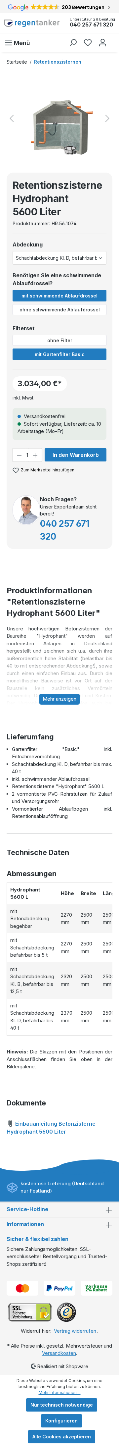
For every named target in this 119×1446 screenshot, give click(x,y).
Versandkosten (59, 1353)
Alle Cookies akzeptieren (61, 1436)
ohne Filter (59, 340)
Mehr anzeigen (59, 699)
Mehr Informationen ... (60, 1392)
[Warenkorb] (113, 39)
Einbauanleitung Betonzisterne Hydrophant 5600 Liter (51, 1127)
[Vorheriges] (12, 118)
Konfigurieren (61, 1420)
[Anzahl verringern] (19, 455)
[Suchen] (72, 42)
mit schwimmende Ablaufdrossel (59, 295)
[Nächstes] (107, 118)
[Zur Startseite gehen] (32, 23)
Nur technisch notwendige (61, 1405)
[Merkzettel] (87, 42)
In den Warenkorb (76, 455)
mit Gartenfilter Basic (60, 354)
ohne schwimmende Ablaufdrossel (60, 309)
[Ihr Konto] (102, 42)
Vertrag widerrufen (75, 1331)
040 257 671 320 (91, 24)
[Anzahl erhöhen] (35, 455)
